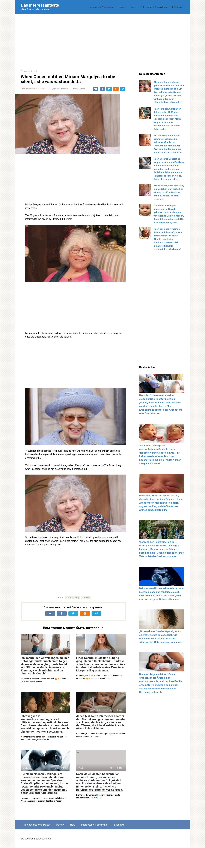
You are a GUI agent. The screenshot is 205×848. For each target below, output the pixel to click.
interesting (73, 597)
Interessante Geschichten (154, 7)
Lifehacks (177, 7)
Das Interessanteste (40, 5)
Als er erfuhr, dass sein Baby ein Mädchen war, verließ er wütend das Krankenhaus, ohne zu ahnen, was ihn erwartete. (169, 192)
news (86, 597)
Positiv (122, 7)
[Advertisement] (102, 40)
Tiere (133, 7)
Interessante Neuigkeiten (101, 7)
